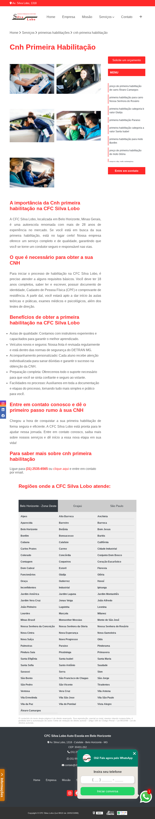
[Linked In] (3, 410)
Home (51, 17)
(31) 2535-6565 (37, 468)
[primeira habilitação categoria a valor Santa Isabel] (32, 172)
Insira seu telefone (108, 771)
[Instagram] (70, 793)
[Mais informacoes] (140, 17)
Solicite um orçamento (126, 60)
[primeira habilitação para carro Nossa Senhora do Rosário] (79, 78)
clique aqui (61, 468)
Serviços (105, 17)
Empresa (68, 17)
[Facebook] (3, 416)
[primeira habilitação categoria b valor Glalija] (32, 125)
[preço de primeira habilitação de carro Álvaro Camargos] (32, 78)
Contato (126, 17)
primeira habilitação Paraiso (124, 120)
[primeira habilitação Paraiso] (79, 125)
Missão (87, 17)
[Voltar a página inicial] (24, 17)
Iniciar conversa (107, 791)
